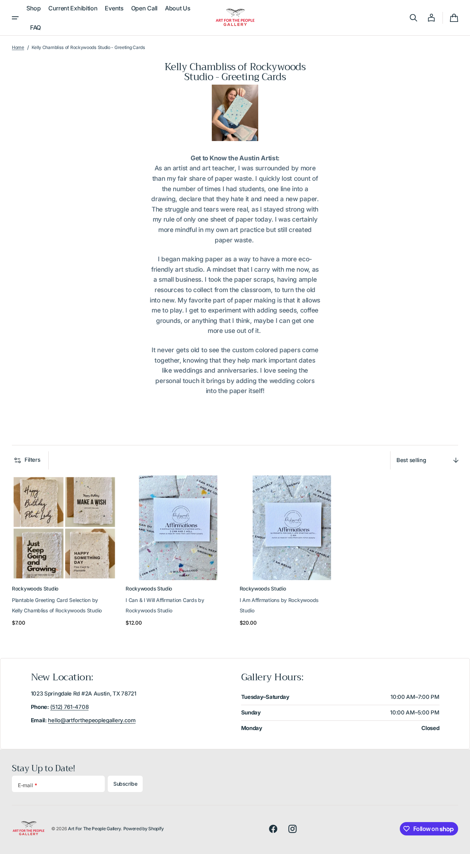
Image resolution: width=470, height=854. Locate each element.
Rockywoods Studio (35, 589)
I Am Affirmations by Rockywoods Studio (279, 605)
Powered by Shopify (143, 828)
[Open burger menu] (15, 18)
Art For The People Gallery (94, 828)
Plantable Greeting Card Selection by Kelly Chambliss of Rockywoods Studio (57, 605)
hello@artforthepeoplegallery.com (91, 720)
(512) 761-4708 (69, 707)
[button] (413, 18)
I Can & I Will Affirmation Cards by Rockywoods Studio (165, 605)
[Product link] (64, 551)
